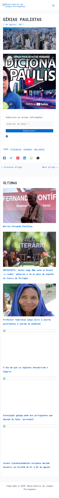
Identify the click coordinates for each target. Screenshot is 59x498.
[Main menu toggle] (53, 5)
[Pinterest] (17, 158)
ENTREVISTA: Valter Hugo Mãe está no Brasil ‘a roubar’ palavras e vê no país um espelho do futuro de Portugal (28, 274)
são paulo (39, 149)
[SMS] (38, 158)
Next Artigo (50, 167)
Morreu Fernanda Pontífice (17, 226)
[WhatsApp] (31, 158)
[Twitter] (11, 158)
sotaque (27, 149)
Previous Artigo (11, 167)
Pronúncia (16, 149)
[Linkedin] (24, 158)
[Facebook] (4, 158)
